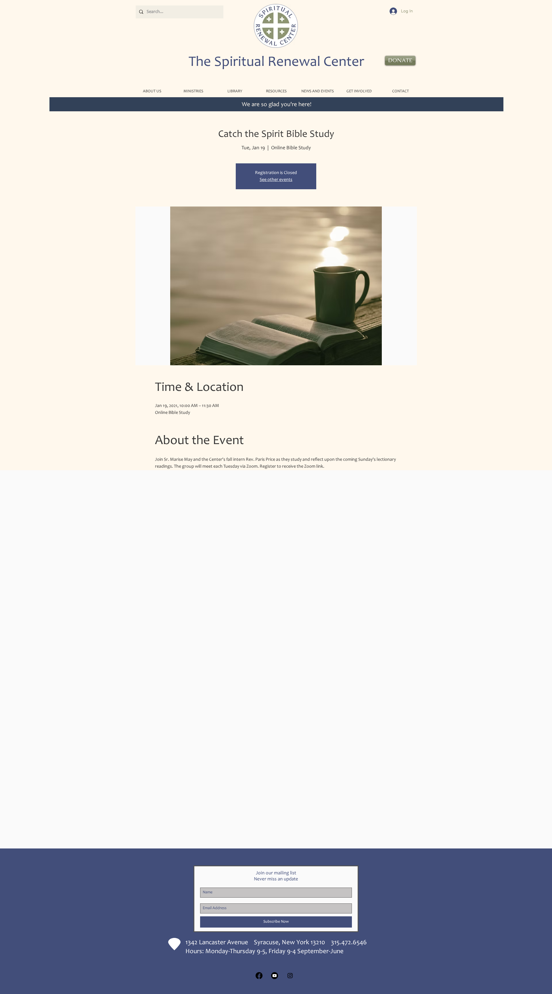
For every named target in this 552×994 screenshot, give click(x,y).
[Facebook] (259, 975)
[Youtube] (274, 975)
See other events (276, 179)
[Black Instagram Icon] (290, 975)
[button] (193, 91)
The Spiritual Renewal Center (276, 63)
